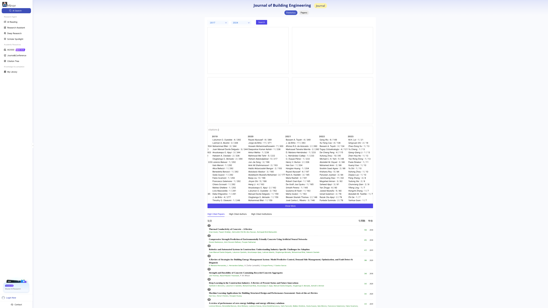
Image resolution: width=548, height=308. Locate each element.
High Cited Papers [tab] (215, 214)
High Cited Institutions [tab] (261, 214)
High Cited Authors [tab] (238, 214)
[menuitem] (16, 10)
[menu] (16, 41)
